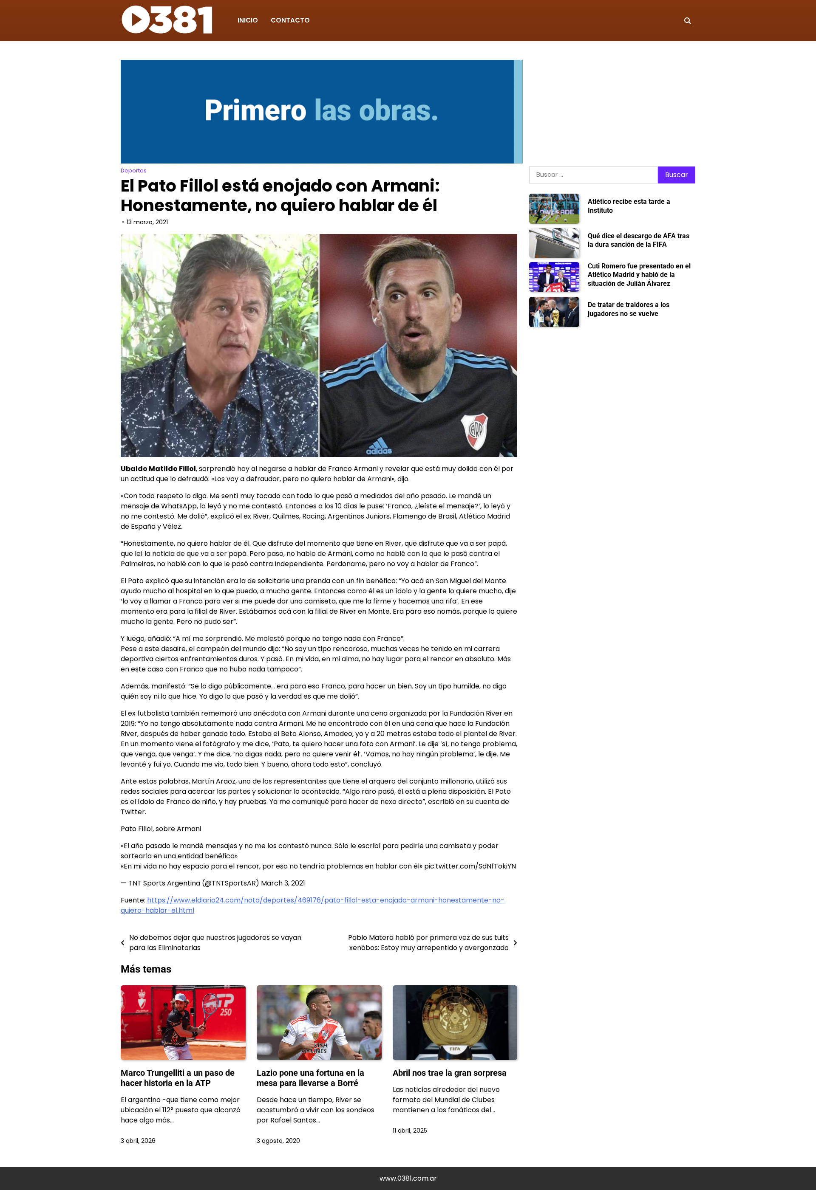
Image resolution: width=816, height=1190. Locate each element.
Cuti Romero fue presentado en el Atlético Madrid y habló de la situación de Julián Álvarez (639, 275)
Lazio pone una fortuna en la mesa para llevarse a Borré (310, 1078)
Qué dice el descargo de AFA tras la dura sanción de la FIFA (638, 240)
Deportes (134, 170)
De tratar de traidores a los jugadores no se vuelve (628, 309)
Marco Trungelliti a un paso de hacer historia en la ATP (178, 1078)
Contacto (290, 20)
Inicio (248, 20)
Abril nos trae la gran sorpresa (450, 1073)
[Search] (687, 20)
